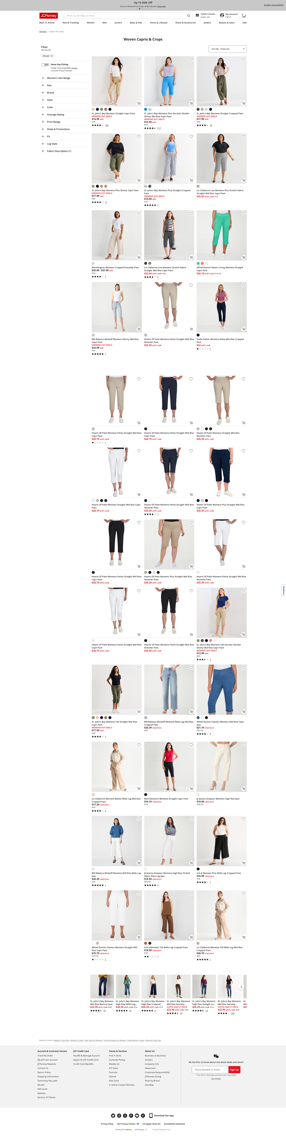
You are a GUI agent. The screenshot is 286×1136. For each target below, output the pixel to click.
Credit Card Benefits (83, 1063)
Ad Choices (139, 1129)
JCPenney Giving (153, 1076)
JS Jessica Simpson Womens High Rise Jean (218, 798)
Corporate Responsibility (157, 1072)
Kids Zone (114, 1080)
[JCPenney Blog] (143, 1115)
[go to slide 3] (142, 9)
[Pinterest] (131, 1115)
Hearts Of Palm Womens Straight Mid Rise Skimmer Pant (218, 434)
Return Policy (44, 1072)
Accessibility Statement (174, 1124)
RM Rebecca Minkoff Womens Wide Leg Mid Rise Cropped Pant (168, 723)
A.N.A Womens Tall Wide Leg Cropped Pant (166, 947)
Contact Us (43, 1068)
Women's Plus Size (153, 1040)
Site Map (149, 1084)
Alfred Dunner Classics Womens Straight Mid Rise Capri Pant (114, 949)
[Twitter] (113, 1115)
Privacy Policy (107, 1124)
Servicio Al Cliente (46, 1097)
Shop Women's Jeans (135, 1040)
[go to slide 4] (145, 9)
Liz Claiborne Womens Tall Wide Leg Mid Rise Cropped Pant (220, 949)
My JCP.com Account (48, 1059)
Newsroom (150, 1068)
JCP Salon (113, 1068)
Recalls (41, 1084)
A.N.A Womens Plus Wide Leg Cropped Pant (219, 873)
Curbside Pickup (117, 1059)
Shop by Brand (152, 1080)
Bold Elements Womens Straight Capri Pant (166, 798)
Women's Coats (76, 1040)
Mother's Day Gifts (61, 1040)
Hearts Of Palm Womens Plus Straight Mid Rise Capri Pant (220, 506)
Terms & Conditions (124, 1129)
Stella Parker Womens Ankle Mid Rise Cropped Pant (220, 341)
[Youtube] (137, 1115)
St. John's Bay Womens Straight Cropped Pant (220, 113)
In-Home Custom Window (121, 1084)
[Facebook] (125, 1115)
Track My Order (45, 1055)
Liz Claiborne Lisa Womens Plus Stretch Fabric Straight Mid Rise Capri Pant (220, 192)
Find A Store (115, 1055)
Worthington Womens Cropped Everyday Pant (115, 267)
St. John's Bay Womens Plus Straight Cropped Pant (167, 192)
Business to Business (155, 1055)
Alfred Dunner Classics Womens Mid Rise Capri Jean (220, 723)
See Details (216, 1078)
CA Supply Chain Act (151, 1124)
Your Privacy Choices (126, 1124)
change (74, 68)
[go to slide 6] (150, 9)
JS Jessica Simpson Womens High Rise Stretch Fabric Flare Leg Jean (167, 874)
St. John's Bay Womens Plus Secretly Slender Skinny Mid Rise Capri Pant (166, 115)
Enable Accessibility (274, 4)
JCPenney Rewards (47, 1063)
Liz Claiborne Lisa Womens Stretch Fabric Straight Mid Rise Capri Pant (165, 269)
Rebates (42, 1093)
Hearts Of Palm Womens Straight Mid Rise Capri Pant (116, 506)
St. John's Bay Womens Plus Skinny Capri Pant (115, 190)
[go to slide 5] (147, 9)
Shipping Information (48, 1076)
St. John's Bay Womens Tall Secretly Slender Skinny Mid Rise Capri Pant (219, 646)
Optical (112, 1076)
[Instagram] (119, 1115)
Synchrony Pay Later (48, 1080)
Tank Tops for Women (93, 1040)
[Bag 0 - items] (244, 16)
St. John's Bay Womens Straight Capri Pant (113, 113)
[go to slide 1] (137, 9)
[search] (190, 16)
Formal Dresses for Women (114, 1040)
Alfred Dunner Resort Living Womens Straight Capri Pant (220, 269)
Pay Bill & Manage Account (86, 1055)
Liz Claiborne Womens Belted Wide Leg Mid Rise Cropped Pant (116, 800)
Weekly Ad (114, 1063)
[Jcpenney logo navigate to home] (48, 16)
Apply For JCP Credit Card (85, 1059)
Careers (149, 1059)
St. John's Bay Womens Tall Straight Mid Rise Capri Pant (114, 723)
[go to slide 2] (139, 9)
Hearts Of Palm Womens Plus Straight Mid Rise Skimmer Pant (168, 578)
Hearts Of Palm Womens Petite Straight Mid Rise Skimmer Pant (169, 341)
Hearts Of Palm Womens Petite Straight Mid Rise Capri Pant (116, 434)
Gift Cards (43, 1089)
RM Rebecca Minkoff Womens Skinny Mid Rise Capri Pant (115, 341)
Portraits (113, 1072)
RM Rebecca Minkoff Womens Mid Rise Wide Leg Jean (116, 874)
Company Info (152, 1063)
